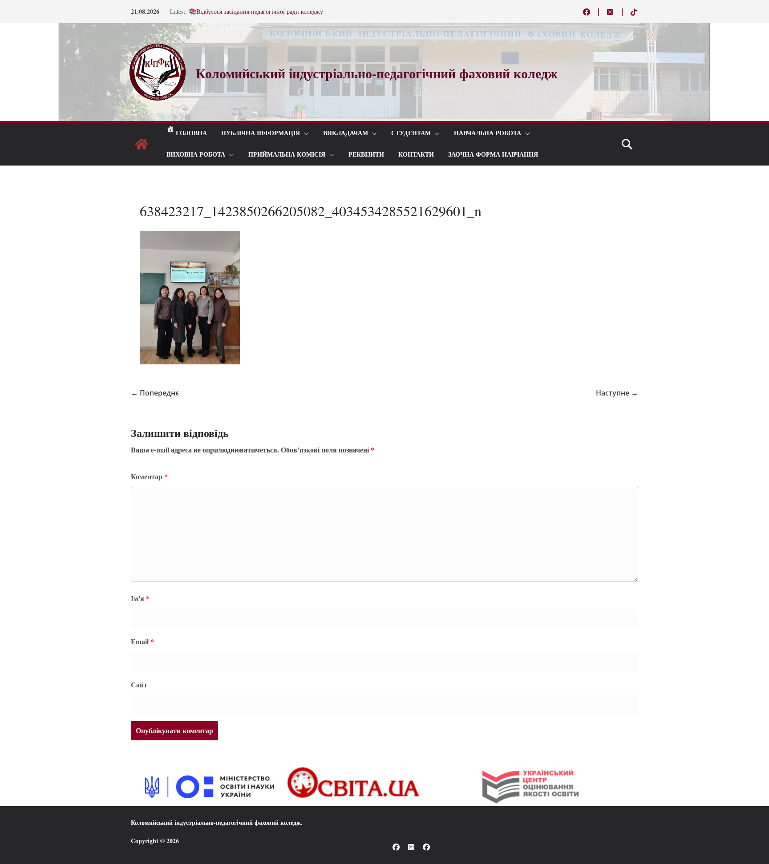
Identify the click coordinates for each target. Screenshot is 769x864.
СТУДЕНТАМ (411, 133)
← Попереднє (155, 393)
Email (142, 641)
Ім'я (140, 598)
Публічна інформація (260, 133)
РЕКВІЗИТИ (366, 154)
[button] (304, 133)
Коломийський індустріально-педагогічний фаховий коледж (216, 822)
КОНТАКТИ (416, 154)
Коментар (149, 476)
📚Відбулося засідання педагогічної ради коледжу (256, 11)
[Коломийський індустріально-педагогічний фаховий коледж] (141, 144)
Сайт (139, 684)
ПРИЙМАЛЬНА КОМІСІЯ (286, 154)
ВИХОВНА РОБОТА (195, 154)
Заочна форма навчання (493, 154)
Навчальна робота (487, 133)
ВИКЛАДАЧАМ (345, 133)
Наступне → (617, 393)
